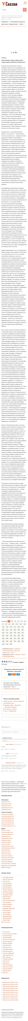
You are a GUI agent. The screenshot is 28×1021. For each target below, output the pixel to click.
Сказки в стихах (5, 830)
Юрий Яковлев (7, 970)
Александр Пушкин (8, 877)
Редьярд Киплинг (7, 916)
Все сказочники (5, 922)
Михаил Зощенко (7, 904)
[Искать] (25, 10)
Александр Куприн (8, 949)
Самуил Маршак (7, 883)
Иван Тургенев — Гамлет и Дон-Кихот (14, 701)
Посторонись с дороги (10, 709)
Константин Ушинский (9, 900)
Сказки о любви (5, 844)
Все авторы (4, 972)
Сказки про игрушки (6, 855)
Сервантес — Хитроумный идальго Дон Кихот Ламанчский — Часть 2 (12, 650)
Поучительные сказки (7, 846)
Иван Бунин (6, 963)
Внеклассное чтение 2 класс (10, 984)
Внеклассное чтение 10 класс (11, 1000)
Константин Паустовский (9, 933)
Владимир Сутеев (7, 894)
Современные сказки (7, 807)
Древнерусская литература (8, 865)
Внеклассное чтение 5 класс (10, 990)
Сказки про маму (6, 854)
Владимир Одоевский (9, 908)
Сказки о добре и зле (7, 832)
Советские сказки (6, 805)
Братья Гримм (7, 912)
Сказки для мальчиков (7, 857)
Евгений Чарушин (7, 951)
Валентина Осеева (8, 967)
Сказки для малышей (7, 814)
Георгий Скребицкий (8, 953)
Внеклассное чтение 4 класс (10, 988)
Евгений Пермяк (7, 885)
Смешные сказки (6, 840)
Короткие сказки (6, 809)
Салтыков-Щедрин (8, 893)
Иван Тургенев (7, 957)
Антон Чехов (6, 932)
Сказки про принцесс (7, 861)
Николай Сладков (7, 965)
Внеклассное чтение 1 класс (10, 982)
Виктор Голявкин (7, 968)
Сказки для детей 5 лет (7, 820)
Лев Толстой (6, 881)
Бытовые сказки (5, 801)
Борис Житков (7, 906)
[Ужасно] (2, 662)
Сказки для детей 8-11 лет (8, 826)
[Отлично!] (11, 662)
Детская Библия (5, 850)
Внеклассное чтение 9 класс (10, 998)
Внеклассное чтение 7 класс (10, 994)
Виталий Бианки (7, 887)
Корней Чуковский (8, 879)
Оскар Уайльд (6, 914)
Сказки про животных (7, 834)
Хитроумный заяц (9, 703)
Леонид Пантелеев (8, 959)
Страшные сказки (6, 842)
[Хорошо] (9, 662)
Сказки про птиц (5, 836)
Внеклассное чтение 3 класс (10, 986)
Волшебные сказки (6, 803)
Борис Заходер (7, 896)
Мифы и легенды (6, 867)
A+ (16, 52)
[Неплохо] (7, 662)
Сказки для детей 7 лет (7, 824)
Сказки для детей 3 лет (7, 816)
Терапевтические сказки (8, 848)
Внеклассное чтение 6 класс (11, 688)
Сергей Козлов (7, 910)
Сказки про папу (5, 852)
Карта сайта (9, 1015)
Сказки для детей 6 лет (7, 822)
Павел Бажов (6, 898)
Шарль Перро (6, 920)
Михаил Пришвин (7, 889)
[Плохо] (5, 662)
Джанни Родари (7, 918)
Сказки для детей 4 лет (7, 818)
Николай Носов (7, 902)
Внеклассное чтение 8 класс (10, 996)
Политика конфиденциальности (14, 1017)
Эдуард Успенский (8, 891)
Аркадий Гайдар (7, 935)
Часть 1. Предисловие (10, 711)
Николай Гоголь (7, 947)
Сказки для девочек (6, 859)
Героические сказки (6, 838)
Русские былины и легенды (8, 863)
